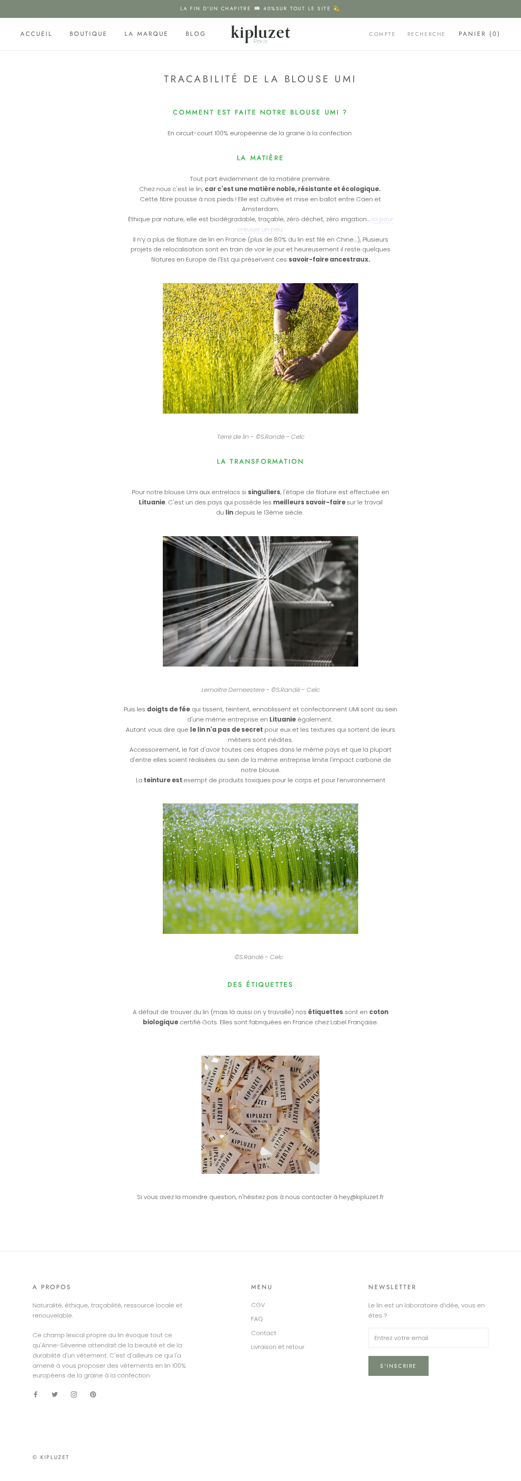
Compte (382, 34)
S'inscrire (398, 1366)
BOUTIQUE (88, 33)
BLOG (196, 33)
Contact (263, 1333)
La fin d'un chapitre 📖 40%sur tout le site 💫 (260, 8)
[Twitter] (55, 1394)
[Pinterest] (93, 1394)
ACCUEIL (36, 33)
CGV (258, 1305)
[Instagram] (74, 1394)
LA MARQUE (147, 33)
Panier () (480, 33)
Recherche (426, 34)
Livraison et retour (277, 1346)
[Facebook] (36, 1394)
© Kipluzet (51, 1457)
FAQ (257, 1318)
